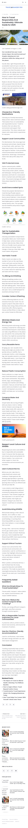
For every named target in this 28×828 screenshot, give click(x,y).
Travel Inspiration (15, 14)
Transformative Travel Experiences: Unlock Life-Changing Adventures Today (14, 693)
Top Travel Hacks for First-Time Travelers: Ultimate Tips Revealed (17, 791)
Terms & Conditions (13, 819)
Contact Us (4, 823)
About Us (17, 821)
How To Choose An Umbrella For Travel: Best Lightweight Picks (17, 750)
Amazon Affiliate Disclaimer (8, 821)
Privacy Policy (5, 819)
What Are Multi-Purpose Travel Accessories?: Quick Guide (17, 741)
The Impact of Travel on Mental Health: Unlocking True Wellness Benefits (13, 683)
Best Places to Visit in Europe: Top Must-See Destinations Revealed (17, 808)
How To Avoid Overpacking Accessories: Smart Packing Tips (17, 733)
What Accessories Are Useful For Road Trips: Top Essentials (17, 758)
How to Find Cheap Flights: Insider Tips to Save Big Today (17, 782)
